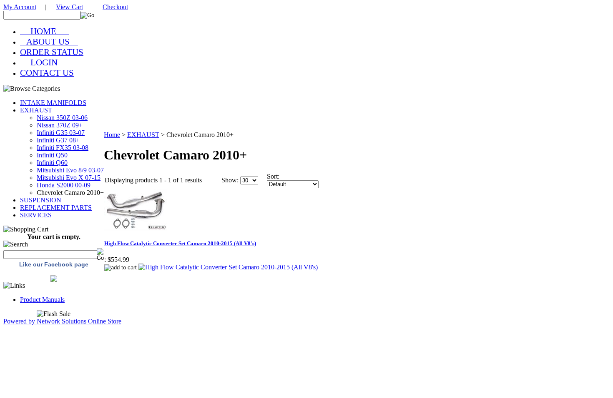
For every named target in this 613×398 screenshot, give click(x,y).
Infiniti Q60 (52, 162)
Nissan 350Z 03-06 (62, 117)
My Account (19, 6)
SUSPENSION (40, 200)
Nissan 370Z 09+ (60, 125)
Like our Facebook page (53, 264)
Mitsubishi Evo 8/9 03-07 (70, 170)
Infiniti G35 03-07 (61, 132)
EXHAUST (36, 110)
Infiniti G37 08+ (58, 140)
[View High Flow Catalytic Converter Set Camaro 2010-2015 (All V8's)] (228, 267)
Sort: (273, 176)
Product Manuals (42, 299)
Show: (230, 180)
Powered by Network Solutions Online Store (62, 321)
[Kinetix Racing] (53, 279)
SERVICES (36, 215)
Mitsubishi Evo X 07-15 (68, 177)
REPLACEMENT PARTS (56, 207)
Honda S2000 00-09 (63, 185)
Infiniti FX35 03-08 (62, 147)
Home (112, 134)
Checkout (115, 6)
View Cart (69, 6)
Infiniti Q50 (52, 155)
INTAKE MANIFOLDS (53, 102)
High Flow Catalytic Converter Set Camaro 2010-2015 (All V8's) (180, 243)
